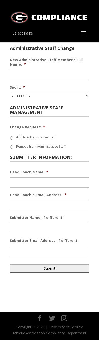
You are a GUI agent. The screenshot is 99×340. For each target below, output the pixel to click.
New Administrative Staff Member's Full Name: (46, 62)
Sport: (17, 87)
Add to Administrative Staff (35, 137)
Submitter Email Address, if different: (44, 240)
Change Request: (27, 127)
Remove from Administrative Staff (40, 146)
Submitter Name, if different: (36, 217)
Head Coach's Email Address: (38, 195)
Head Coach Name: (29, 172)
